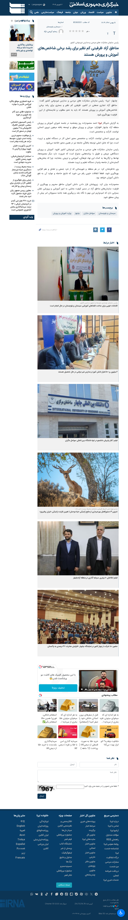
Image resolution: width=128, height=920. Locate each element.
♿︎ (121, 912)
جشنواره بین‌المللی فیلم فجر (64, 837)
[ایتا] (66, 894)
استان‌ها (61, 22)
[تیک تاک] (46, 894)
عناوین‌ (109, 12)
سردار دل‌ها (67, 830)
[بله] (76, 894)
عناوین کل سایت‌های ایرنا (88, 837)
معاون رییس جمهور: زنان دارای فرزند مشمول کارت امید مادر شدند (20, 193)
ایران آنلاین (43, 835)
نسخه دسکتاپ (64, 885)
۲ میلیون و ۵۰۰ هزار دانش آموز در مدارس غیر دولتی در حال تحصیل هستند (88, 372)
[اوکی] (41, 894)
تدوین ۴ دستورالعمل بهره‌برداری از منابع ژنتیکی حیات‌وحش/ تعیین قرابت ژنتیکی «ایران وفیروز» (78, 512)
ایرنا (94, 5)
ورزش (83, 12)
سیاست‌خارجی (47, 12)
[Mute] (86, 689)
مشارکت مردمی (112, 862)
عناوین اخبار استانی (90, 846)
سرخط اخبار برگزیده (90, 828)
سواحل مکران (89, 213)
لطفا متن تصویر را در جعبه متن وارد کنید (101, 786)
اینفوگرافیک (67, 853)
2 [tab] (19, 21)
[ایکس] (91, 894)
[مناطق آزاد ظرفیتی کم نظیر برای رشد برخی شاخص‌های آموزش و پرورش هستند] (78, 79)
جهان (75, 12)
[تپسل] (40, 666)
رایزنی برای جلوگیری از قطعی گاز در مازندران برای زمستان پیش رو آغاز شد (20, 183)
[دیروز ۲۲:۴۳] (21, 32)
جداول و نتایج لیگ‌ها (65, 860)
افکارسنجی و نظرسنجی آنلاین (65, 824)
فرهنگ (60, 12)
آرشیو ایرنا (114, 831)
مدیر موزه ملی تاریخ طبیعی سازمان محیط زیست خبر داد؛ (96, 509)
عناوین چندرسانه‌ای (90, 873)
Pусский (21, 849)
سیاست (100, 12)
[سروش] (61, 894)
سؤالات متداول (112, 835)
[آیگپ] (71, 894)
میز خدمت (114, 867)
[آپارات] (81, 894)
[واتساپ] (32, 894)
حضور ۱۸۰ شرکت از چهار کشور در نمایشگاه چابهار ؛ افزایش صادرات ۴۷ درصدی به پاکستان (82, 646)
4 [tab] (12, 21)
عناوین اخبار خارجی (90, 855)
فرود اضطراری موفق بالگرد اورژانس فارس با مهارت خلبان (20, 104)
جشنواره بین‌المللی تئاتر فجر (64, 873)
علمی (36, 12)
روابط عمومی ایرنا (111, 844)
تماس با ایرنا (113, 826)
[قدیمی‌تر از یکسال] (78, 274)
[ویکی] (36, 894)
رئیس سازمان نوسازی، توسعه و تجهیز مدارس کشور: (99, 302)
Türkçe (21, 840)
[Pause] (82, 689)
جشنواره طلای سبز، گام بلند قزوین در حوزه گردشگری (21, 115)
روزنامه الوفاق (42, 831)
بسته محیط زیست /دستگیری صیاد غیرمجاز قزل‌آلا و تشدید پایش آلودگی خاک (21, 171)
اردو (23, 853)
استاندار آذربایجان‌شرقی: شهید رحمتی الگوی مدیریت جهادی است (21, 159)
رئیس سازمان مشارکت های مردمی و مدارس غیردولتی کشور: (94, 42)
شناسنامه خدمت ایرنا (111, 851)
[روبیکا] (86, 894)
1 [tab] (22, 21)
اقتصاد (91, 12)
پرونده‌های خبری (87, 821)
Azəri (22, 835)
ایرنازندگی (43, 821)
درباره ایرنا (114, 821)
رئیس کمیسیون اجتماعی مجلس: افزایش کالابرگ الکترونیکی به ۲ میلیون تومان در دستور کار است (21, 126)
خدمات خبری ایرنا (111, 880)
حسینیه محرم (66, 866)
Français (20, 858)
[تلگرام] (96, 894)
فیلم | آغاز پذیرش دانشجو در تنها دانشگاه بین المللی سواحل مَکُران (91, 440)
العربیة (22, 831)
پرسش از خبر (66, 848)
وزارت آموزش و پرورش (62, 213)
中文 (23, 821)
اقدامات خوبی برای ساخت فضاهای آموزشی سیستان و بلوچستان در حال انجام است (84, 306)
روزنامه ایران (43, 826)
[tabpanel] (21, 41)
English (21, 826)
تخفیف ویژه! (58, 688)
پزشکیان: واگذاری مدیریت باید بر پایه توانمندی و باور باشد (24, 47)
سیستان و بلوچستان (53, 26)
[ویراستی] (56, 894)
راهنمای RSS (112, 840)
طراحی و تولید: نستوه (111, 907)
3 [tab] (15, 21)
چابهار (77, 213)
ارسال (41, 796)
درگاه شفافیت (112, 858)
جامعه (68, 12)
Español (20, 844)
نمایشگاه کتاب (65, 844)
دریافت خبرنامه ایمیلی (112, 873)
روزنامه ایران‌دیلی (40, 840)
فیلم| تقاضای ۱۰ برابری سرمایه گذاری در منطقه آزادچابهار (95, 578)
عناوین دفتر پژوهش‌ (90, 864)
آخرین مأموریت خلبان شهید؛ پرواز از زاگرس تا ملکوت (21, 149)
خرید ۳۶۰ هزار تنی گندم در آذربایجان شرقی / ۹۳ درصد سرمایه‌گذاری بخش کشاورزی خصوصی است (20, 205)
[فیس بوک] (51, 894)
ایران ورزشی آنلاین (43, 846)
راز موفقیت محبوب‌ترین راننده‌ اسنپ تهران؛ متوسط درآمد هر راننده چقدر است (20, 138)
